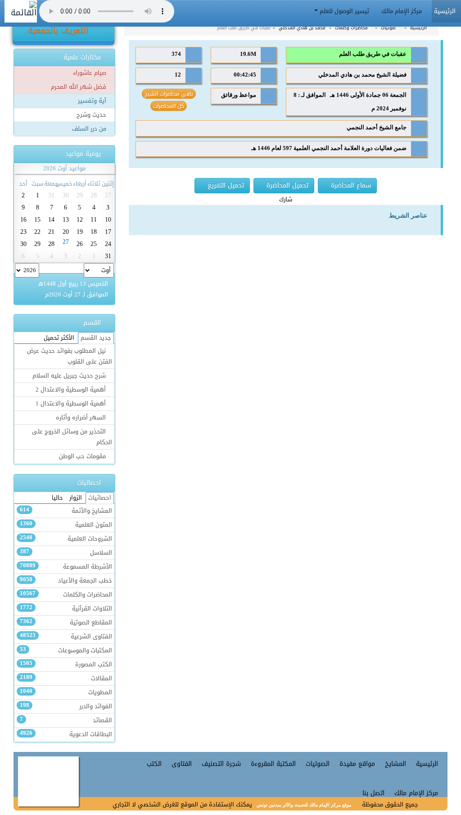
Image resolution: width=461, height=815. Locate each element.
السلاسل (66, 552)
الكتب (154, 764)
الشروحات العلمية (66, 538)
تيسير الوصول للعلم (344, 11)
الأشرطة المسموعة (66, 566)
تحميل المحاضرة (286, 185)
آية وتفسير (93, 101)
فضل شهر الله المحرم (79, 87)
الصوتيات (318, 764)
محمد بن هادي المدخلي (303, 27)
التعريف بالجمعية (59, 31)
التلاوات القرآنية (66, 608)
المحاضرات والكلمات (66, 594)
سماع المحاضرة (350, 185)
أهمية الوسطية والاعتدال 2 (72, 389)
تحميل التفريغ (224, 185)
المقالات (66, 678)
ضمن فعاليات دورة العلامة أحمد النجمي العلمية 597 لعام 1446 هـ (329, 148)
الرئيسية (419, 27)
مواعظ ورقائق (238, 95)
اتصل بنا (373, 793)
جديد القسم (96, 337)
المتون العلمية (66, 524)
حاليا (57, 497)
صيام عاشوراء (90, 73)
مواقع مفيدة (357, 764)
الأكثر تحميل (59, 337)
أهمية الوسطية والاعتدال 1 (72, 403)
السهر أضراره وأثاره (82, 417)
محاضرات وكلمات (352, 27)
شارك (285, 199)
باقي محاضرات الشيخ (169, 94)
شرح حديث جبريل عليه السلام (70, 375)
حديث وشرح (92, 114)
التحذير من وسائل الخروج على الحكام (72, 437)
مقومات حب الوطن (83, 456)
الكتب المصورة (66, 664)
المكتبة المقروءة (273, 764)
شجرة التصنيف (221, 764)
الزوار (75, 497)
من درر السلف (90, 128)
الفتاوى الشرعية (66, 636)
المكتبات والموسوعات (66, 650)
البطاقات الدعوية (66, 734)
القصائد (66, 720)
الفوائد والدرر (66, 706)
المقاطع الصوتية (66, 622)
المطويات (66, 692)
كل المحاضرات (168, 106)
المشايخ (395, 764)
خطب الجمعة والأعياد (66, 580)
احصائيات (99, 497)
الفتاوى (182, 764)
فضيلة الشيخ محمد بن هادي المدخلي (362, 75)
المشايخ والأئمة (66, 510)
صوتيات (389, 27)
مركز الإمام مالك (402, 11)
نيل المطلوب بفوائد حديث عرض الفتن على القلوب (69, 356)
